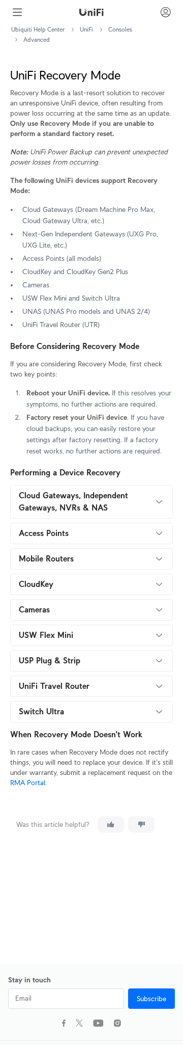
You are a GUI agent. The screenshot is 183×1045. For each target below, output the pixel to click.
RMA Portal (27, 783)
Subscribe (151, 999)
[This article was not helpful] (141, 824)
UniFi (86, 29)
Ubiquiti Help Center (38, 29)
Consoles (120, 29)
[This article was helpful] (111, 824)
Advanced (36, 39)
